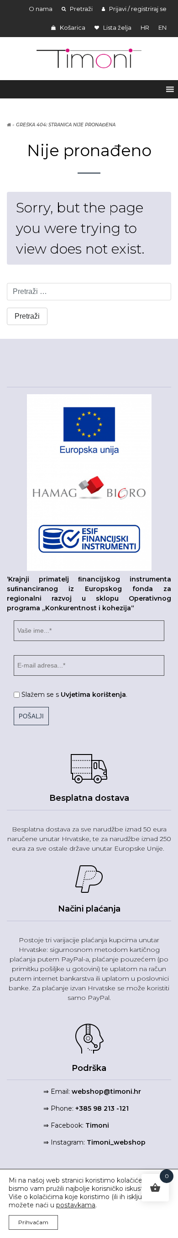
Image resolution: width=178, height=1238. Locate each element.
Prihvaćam (33, 1222)
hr (145, 27)
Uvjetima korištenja (93, 694)
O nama (40, 8)
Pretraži (80, 8)
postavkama (75, 1205)
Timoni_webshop (116, 1142)
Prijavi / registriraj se (137, 8)
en (162, 27)
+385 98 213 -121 (102, 1108)
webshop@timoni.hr (106, 1091)
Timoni (97, 1125)
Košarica (71, 27)
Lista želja (116, 27)
